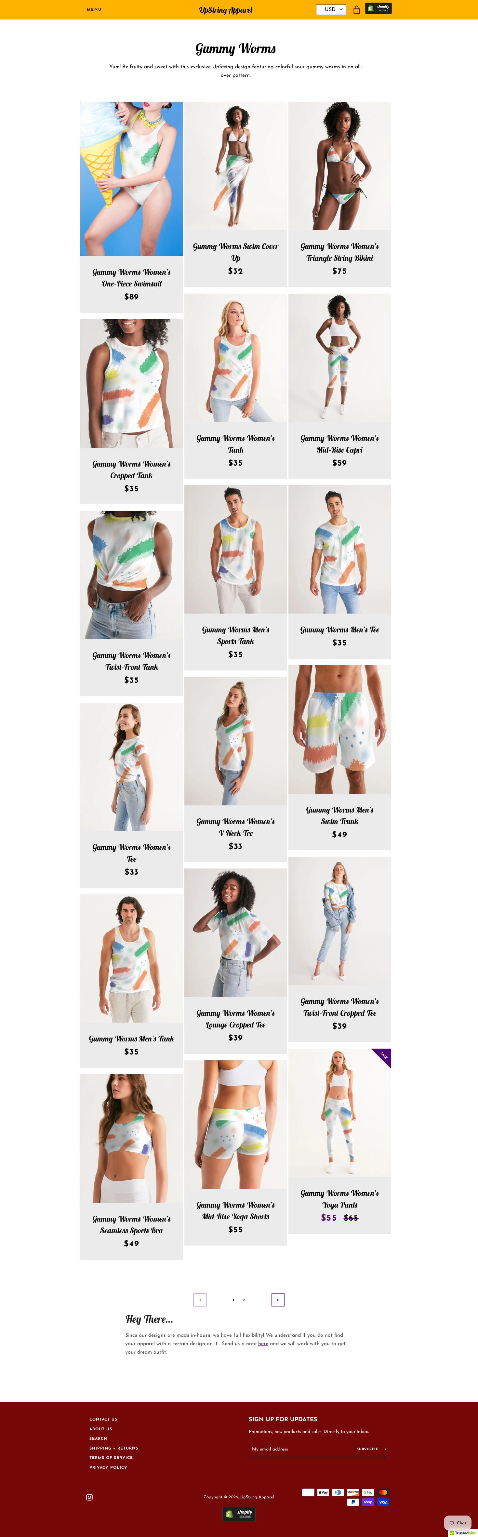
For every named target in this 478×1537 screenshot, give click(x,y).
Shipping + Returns (113, 1449)
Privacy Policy (108, 1468)
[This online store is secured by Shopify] (378, 10)
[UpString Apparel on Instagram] (89, 1497)
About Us (100, 1429)
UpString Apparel (226, 10)
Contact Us (103, 1420)
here (263, 1343)
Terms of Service (111, 1458)
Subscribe (368, 1449)
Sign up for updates (283, 1420)
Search (98, 1439)
